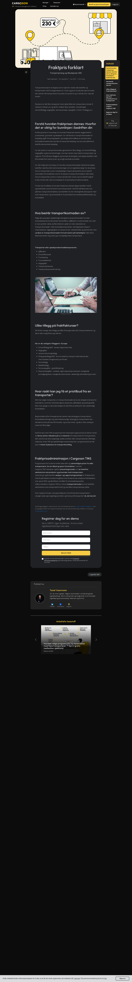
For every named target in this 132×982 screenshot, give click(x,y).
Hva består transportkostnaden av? (111, 83)
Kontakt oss (54, 6)
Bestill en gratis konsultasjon (99, 4)
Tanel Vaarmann (52, 79)
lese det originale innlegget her (84, 506)
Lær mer (77, 978)
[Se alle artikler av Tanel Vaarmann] (40, 598)
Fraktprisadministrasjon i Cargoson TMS (111, 106)
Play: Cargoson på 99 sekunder (112, 123)
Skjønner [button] (122, 978)
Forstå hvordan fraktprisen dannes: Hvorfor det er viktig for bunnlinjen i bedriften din (111, 72)
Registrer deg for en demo (112, 113)
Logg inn (115, 4)
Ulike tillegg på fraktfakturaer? (111, 90)
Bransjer (45, 2)
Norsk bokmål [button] (79, 4)
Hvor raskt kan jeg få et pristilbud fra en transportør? (111, 98)
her (105, 978)
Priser (44, 6)
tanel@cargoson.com (41, 511)
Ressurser (57, 2)
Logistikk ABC (95, 574)
